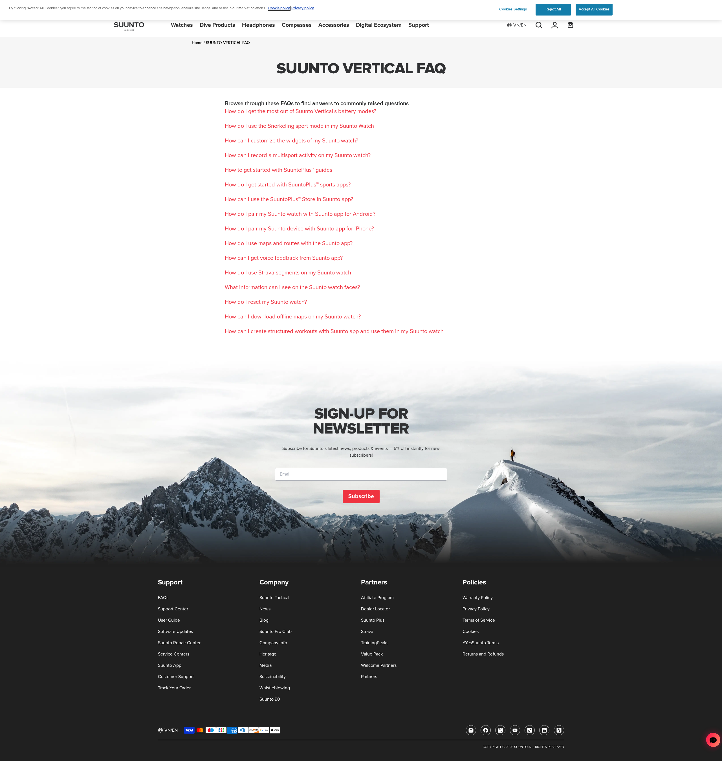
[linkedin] (544, 730)
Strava (367, 631)
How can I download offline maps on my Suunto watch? (293, 317)
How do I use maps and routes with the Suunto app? (289, 243)
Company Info (273, 643)
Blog (263, 620)
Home (197, 42)
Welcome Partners (379, 665)
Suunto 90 (269, 699)
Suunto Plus (372, 620)
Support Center (173, 609)
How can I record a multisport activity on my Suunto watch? (298, 155)
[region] (361, 10)
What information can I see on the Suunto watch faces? (292, 287)
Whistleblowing (274, 688)
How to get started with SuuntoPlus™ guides (278, 170)
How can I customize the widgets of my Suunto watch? (291, 141)
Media (265, 665)
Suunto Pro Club (275, 631)
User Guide (169, 620)
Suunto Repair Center (179, 643)
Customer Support (176, 676)
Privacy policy (302, 8)
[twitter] (500, 730)
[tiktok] (530, 730)
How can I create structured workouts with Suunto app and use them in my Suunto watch (334, 331)
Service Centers (173, 654)
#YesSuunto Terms (481, 643)
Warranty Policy (478, 597)
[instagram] (471, 730)
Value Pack (372, 654)
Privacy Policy (476, 609)
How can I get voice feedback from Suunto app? (284, 258)
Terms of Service (479, 620)
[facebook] (486, 730)
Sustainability (272, 676)
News (264, 609)
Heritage (267, 654)
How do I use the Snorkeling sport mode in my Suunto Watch (299, 126)
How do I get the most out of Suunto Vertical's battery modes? (300, 111)
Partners (369, 676)
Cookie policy (279, 8)
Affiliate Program (377, 597)
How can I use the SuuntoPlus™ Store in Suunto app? (289, 199)
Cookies (471, 631)
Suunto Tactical (274, 597)
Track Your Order (174, 688)
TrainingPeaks (374, 643)
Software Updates (175, 631)
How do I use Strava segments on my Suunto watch (288, 273)
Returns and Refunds (483, 654)
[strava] (559, 730)
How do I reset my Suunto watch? (266, 302)
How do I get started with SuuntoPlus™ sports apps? (288, 185)
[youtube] (515, 730)
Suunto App (169, 665)
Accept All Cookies (594, 9)
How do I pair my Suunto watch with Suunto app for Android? (300, 214)
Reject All (553, 9)
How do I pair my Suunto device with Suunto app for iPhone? (299, 229)
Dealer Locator (375, 609)
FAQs (163, 597)
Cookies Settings (513, 9)
